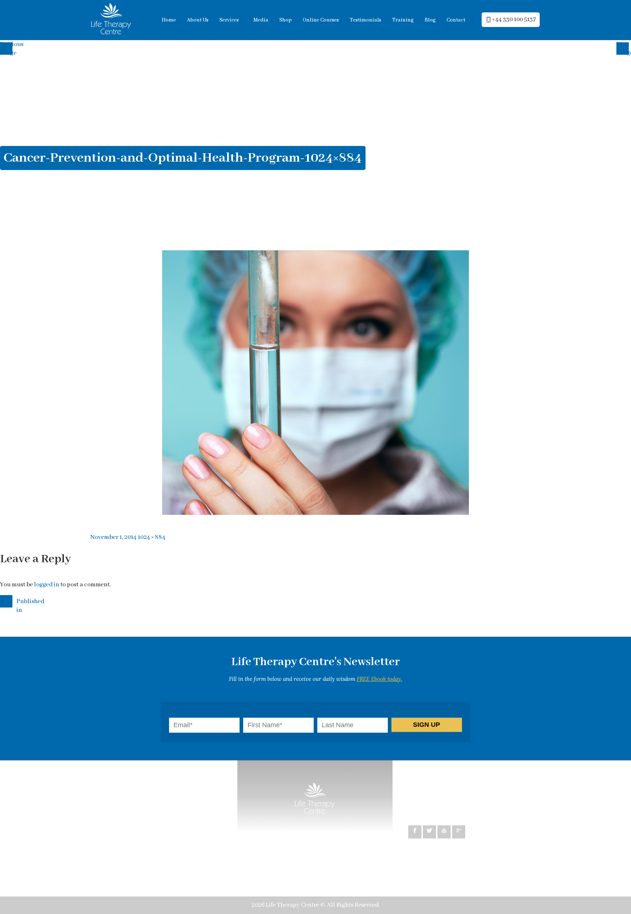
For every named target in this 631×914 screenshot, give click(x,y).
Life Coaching (169, 816)
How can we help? (128, 781)
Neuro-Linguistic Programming (147, 805)
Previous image (7, 48)
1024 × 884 (151, 537)
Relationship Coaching (135, 828)
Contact (456, 20)
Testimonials (365, 20)
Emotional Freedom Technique (146, 863)
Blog (430, 20)
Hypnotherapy (124, 816)
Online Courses (321, 20)
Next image (623, 48)
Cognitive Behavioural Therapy (146, 793)
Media (260, 20)
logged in (46, 585)
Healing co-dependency (136, 840)
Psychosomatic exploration (141, 851)
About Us (198, 20)
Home (169, 20)
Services (229, 20)
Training (403, 20)
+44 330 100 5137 (514, 19)
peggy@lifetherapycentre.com (458, 797)
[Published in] (7, 600)
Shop (285, 20)
